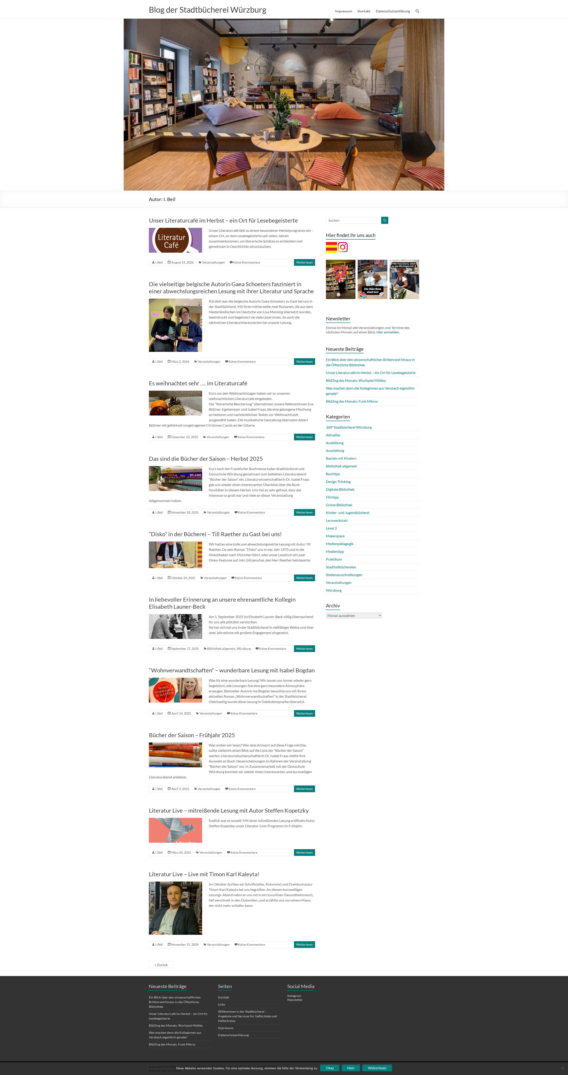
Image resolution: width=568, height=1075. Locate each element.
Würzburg (244, 648)
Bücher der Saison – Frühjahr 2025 (192, 734)
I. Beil (159, 262)
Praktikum (334, 559)
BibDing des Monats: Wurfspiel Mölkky (356, 380)
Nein (351, 1068)
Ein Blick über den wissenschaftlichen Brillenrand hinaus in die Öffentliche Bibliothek (175, 1001)
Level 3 (331, 528)
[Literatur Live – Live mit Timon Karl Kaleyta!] (175, 884)
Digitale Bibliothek (340, 489)
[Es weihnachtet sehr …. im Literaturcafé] (175, 393)
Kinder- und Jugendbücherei (347, 512)
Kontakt (364, 11)
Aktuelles (333, 435)
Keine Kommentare (246, 262)
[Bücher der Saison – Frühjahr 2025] (175, 744)
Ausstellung (335, 450)
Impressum (343, 11)
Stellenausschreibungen (344, 575)
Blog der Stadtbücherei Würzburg (207, 9)
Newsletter (295, 1000)
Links (221, 1004)
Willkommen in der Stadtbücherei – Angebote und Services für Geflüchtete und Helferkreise (247, 1016)
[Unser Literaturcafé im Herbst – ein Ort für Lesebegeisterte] (175, 230)
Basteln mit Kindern (341, 458)
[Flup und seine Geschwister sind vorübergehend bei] (372, 279)
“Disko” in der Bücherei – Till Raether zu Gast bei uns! (215, 534)
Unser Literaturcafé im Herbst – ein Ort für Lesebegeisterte (223, 220)
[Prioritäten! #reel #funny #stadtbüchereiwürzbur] (404, 279)
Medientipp (335, 551)
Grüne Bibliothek (339, 505)
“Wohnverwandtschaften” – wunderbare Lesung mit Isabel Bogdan (232, 670)
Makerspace (335, 536)
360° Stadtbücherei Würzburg (349, 427)
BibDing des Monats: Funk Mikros (352, 401)
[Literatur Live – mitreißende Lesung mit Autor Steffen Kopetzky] (175, 820)
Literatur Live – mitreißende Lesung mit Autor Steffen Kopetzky (229, 810)
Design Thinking (338, 481)
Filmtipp (332, 497)
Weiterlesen (304, 262)
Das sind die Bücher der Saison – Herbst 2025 (206, 458)
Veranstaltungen (213, 262)
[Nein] (562, 1068)
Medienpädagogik (339, 543)
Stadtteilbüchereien (341, 567)
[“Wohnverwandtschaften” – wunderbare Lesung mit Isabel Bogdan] (175, 680)
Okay (330, 1068)
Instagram (294, 996)
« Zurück (161, 965)
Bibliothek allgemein (221, 648)
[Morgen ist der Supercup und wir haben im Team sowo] (340, 279)
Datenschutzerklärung (393, 11)
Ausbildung (334, 443)
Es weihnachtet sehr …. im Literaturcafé (198, 383)
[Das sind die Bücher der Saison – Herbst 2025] (175, 468)
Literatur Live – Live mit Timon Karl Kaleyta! (204, 874)
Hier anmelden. (388, 332)
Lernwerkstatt (337, 520)
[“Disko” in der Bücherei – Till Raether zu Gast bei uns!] (175, 543)
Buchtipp (333, 474)
